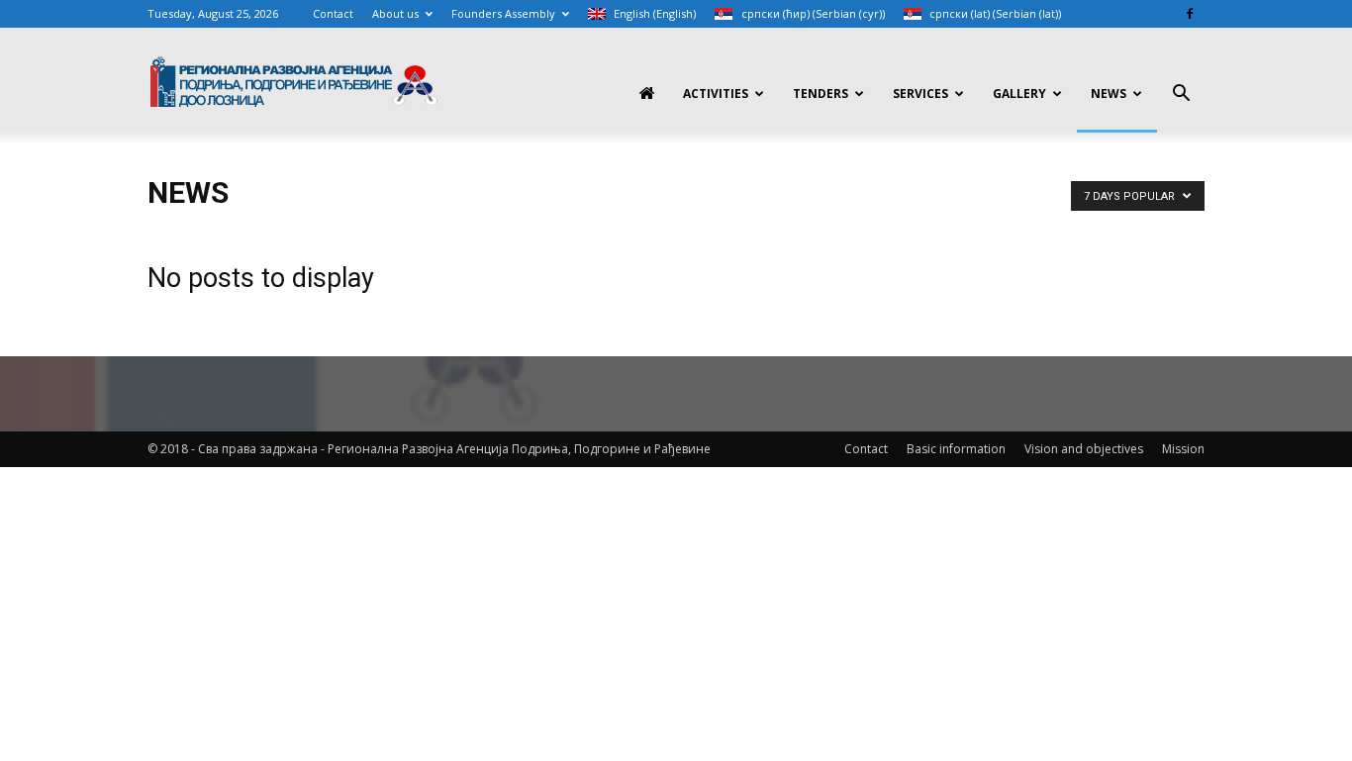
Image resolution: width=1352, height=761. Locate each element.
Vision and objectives (1083, 448)
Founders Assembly (503, 13)
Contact (333, 13)
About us (395, 13)
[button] (1181, 95)
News (1108, 93)
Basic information (956, 448)
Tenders (820, 93)
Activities (715, 93)
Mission (1183, 448)
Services (920, 93)
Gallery (1019, 93)
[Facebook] (1190, 14)
